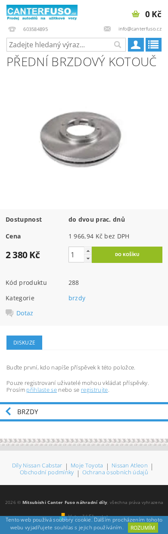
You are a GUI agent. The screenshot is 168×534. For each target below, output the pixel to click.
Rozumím (143, 527)
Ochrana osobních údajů (115, 473)
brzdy (77, 298)
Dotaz (25, 313)
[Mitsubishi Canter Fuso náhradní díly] (42, 11)
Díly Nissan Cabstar (37, 466)
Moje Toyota (87, 466)
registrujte (94, 390)
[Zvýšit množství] (88, 251)
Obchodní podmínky (47, 473)
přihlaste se (41, 390)
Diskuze (24, 342)
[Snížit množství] (88, 258)
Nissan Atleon (130, 466)
